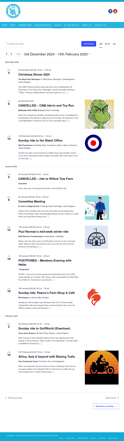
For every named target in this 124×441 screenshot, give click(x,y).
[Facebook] (110, 11)
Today (18, 54)
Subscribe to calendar (105, 406)
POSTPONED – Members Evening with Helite (45, 262)
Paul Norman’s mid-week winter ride (43, 231)
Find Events (89, 44)
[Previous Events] (6, 54)
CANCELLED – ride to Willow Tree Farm (45, 179)
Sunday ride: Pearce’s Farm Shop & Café (46, 293)
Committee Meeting (31, 201)
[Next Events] (11, 54)
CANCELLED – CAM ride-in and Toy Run (46, 105)
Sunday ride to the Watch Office (40, 140)
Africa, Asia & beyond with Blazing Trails (46, 356)
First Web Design (52, 435)
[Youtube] (115, 11)
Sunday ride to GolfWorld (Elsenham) (44, 328)
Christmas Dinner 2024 (34, 74)
